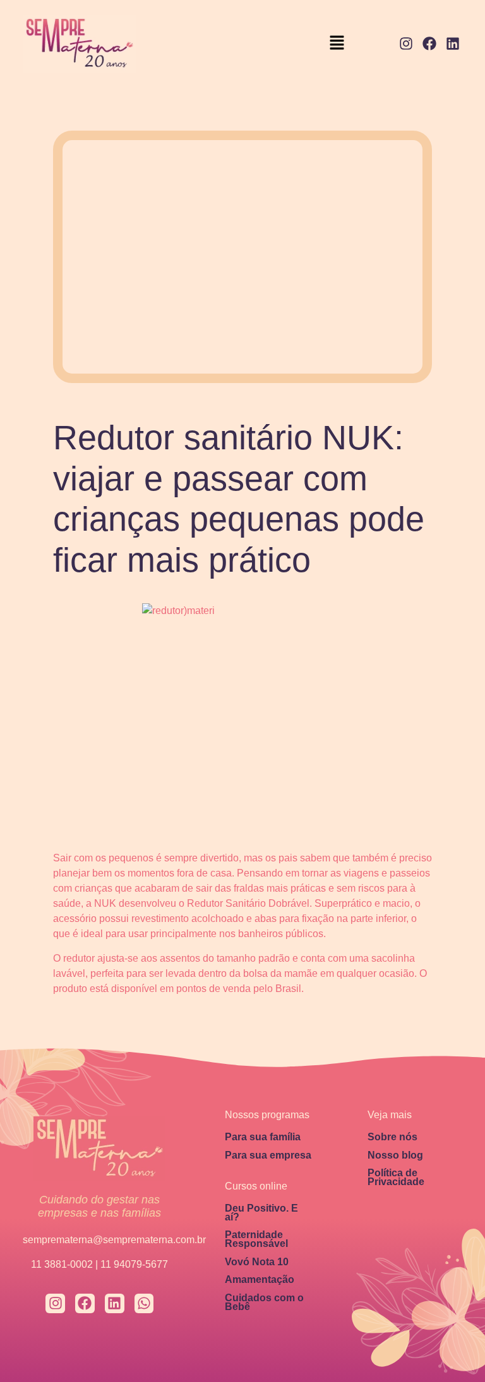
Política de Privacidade (396, 1177)
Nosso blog (395, 1155)
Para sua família (263, 1136)
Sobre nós (392, 1136)
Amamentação (259, 1279)
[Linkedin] (452, 44)
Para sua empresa (268, 1155)
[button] (337, 43)
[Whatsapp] (144, 1303)
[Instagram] (406, 44)
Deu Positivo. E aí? (261, 1212)
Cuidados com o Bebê (264, 1302)
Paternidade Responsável (256, 1239)
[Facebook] (429, 44)
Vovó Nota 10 (257, 1261)
